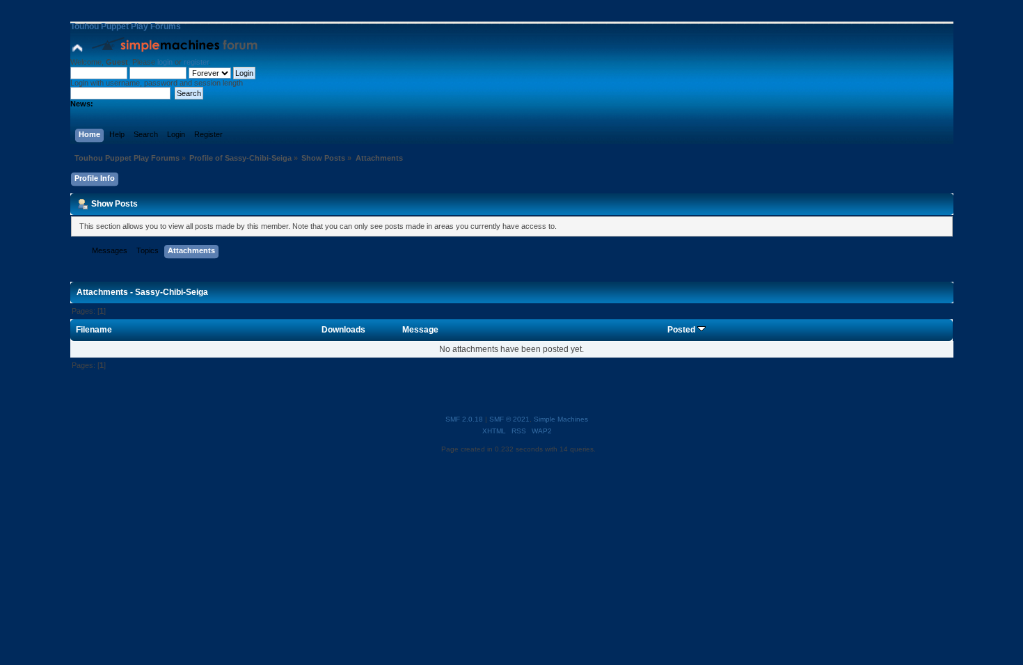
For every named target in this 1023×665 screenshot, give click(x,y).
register (196, 62)
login (165, 62)
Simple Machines (561, 419)
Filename (94, 330)
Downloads (343, 330)
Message (420, 330)
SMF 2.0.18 (464, 419)
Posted (682, 330)
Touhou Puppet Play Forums (125, 26)
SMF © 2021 (509, 419)
